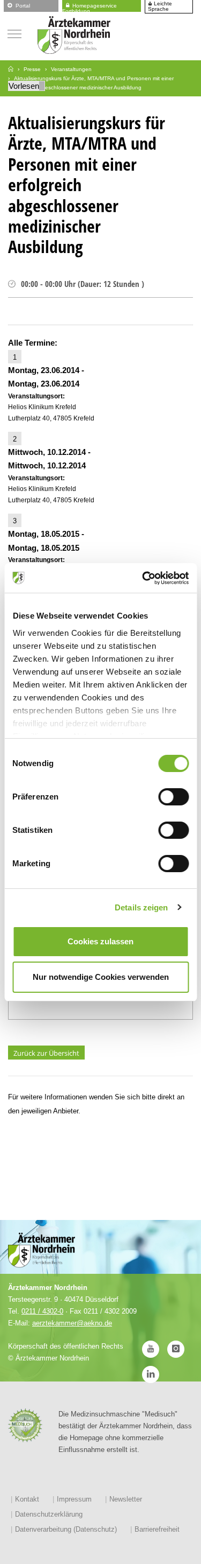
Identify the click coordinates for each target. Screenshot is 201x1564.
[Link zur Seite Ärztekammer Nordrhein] (10, 69)
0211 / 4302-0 (42, 1311)
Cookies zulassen (100, 941)
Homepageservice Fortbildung (89, 7)
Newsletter (125, 1499)
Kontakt (27, 1499)
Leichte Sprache (160, 6)
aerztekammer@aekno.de (72, 1323)
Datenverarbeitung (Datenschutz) (66, 1529)
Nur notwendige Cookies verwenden (101, 976)
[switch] (173, 796)
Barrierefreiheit (157, 1529)
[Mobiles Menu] (14, 33)
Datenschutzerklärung (49, 1514)
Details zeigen (141, 907)
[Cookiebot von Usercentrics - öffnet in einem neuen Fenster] (143, 578)
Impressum (74, 1499)
